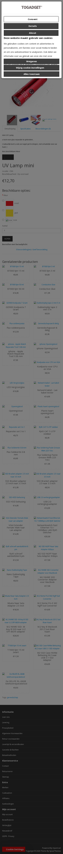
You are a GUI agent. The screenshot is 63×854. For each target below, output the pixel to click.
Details (32, 25)
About (32, 32)
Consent (32, 19)
